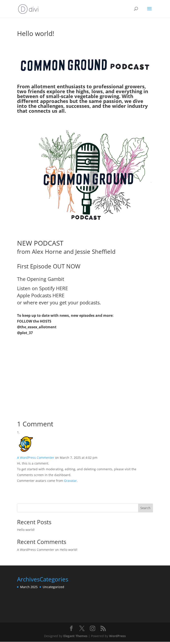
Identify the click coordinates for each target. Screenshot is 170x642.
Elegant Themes (75, 636)
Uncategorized (53, 587)
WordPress (117, 636)
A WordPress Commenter (35, 457)
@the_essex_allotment (36, 327)
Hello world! (26, 530)
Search (145, 508)
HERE (62, 288)
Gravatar (70, 481)
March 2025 (29, 587)
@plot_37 (25, 332)
